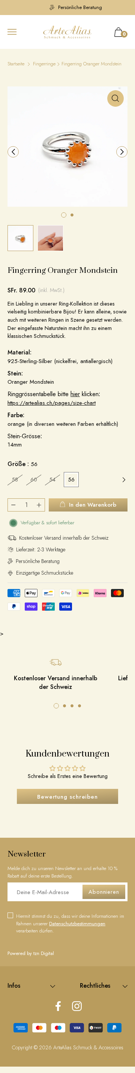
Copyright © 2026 (32, 1047)
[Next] (122, 151)
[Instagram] (77, 1006)
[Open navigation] (12, 32)
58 (15, 479)
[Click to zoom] (115, 98)
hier (75, 394)
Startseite (16, 63)
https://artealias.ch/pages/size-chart (52, 403)
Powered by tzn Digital (31, 953)
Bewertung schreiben (67, 797)
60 (33, 479)
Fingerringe (44, 63)
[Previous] (13, 151)
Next (124, 479)
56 (71, 479)
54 (53, 479)
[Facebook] (58, 1006)
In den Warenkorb (92, 505)
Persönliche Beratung (71, 7)
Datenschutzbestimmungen (77, 923)
